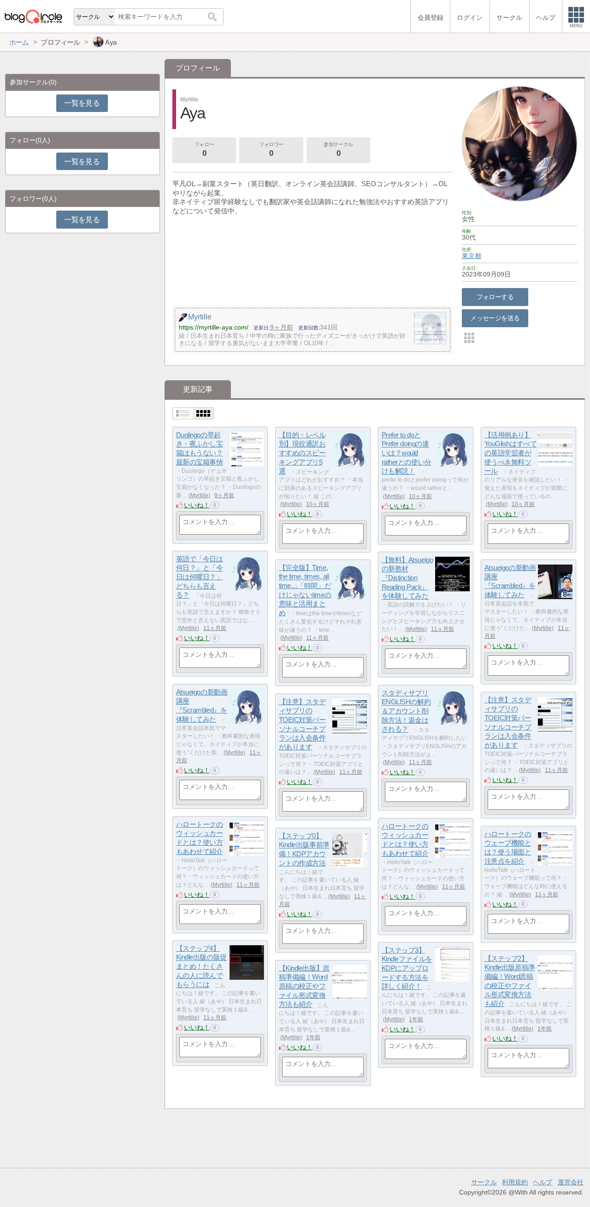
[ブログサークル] (33, 16)
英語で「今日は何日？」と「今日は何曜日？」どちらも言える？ (199, 577)
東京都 (471, 255)
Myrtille (199, 495)
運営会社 (571, 1182)
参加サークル (338, 149)
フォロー (204, 149)
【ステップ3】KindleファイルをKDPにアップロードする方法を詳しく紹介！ (407, 968)
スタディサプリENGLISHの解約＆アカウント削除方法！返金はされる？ (406, 711)
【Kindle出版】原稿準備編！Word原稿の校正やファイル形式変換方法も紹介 (304, 986)
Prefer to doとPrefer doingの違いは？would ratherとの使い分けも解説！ (406, 453)
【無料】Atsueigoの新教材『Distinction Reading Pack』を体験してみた (407, 578)
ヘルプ (542, 1182)
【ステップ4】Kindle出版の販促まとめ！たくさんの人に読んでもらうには (201, 966)
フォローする (495, 296)
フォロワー (271, 149)
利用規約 (515, 1182)
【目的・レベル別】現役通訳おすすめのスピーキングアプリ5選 (302, 453)
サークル (484, 1182)
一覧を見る (82, 103)
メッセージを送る (494, 318)
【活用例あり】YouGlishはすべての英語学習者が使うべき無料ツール (510, 453)
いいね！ (197, 505)
